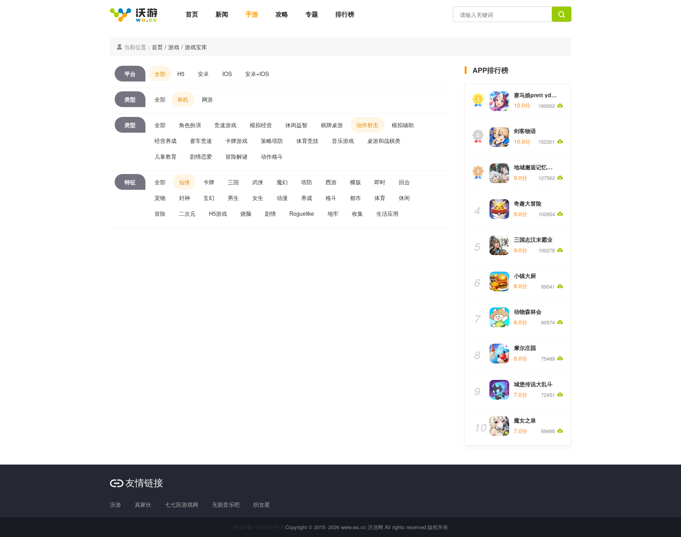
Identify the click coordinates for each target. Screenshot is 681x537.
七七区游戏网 (181, 504)
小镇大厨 (525, 276)
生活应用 (387, 213)
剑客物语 (525, 131)
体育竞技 (307, 140)
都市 (355, 198)
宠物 (160, 198)
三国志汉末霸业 (533, 239)
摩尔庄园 (525, 348)
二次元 (187, 213)
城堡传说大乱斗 (533, 384)
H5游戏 (218, 213)
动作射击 (367, 125)
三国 (233, 182)
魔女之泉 (525, 420)
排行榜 (344, 14)
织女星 (261, 504)
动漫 (282, 198)
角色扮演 (190, 125)
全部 (160, 74)
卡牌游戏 (236, 140)
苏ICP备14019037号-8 (258, 527)
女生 (257, 198)
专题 (311, 14)
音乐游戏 (343, 140)
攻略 (281, 14)
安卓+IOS (257, 74)
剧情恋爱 (201, 156)
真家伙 (143, 504)
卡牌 (208, 182)
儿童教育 (165, 156)
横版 (355, 182)
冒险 (160, 213)
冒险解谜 (236, 156)
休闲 (404, 198)
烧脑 (245, 213)
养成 (306, 198)
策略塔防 (272, 140)
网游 (207, 99)
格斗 (331, 198)
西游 (331, 182)
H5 (180, 74)
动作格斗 (272, 156)
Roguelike (301, 213)
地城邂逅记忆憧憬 (536, 167)
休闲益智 (296, 125)
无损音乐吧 (226, 504)
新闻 (222, 14)
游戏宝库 (196, 47)
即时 (379, 182)
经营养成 (165, 140)
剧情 (270, 213)
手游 (252, 14)
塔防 (306, 182)
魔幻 (282, 182)
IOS (227, 74)
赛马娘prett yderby (538, 95)
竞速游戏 (225, 125)
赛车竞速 (201, 140)
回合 (404, 182)
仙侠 (184, 182)
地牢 (333, 213)
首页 (192, 14)
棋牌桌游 (332, 125)
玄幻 (208, 198)
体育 (379, 198)
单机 (182, 99)
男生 (233, 198)
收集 (357, 213)
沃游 (115, 504)
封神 (184, 198)
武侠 (257, 182)
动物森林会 (527, 311)
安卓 (203, 74)
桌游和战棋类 (383, 140)
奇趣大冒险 (527, 203)
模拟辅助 (403, 125)
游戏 (173, 47)
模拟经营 (261, 125)
